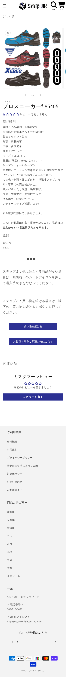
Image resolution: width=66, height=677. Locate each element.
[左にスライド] (25, 95)
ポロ (9, 544)
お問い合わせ (15, 481)
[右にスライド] (41, 95)
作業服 (11, 512)
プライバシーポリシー (20, 457)
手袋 (9, 560)
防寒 (9, 568)
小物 (9, 552)
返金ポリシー (15, 473)
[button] (4, 6)
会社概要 (12, 441)
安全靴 (11, 520)
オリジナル (13, 576)
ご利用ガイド (15, 489)
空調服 (11, 528)
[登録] (55, 642)
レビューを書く (33, 397)
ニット (11, 536)
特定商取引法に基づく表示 (22, 465)
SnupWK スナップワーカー (36, 671)
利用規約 (12, 449)
